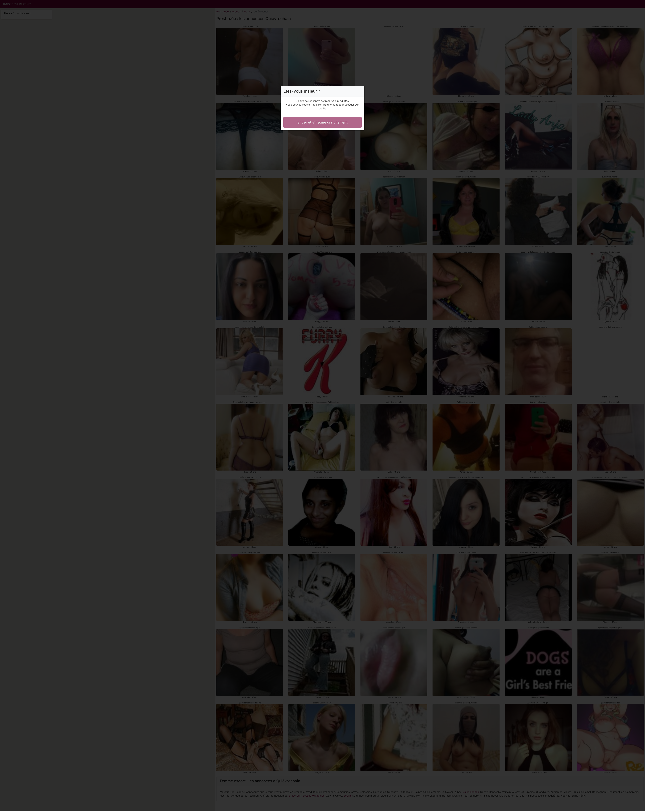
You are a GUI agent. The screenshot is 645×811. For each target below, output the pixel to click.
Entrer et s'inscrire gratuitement (322, 122)
